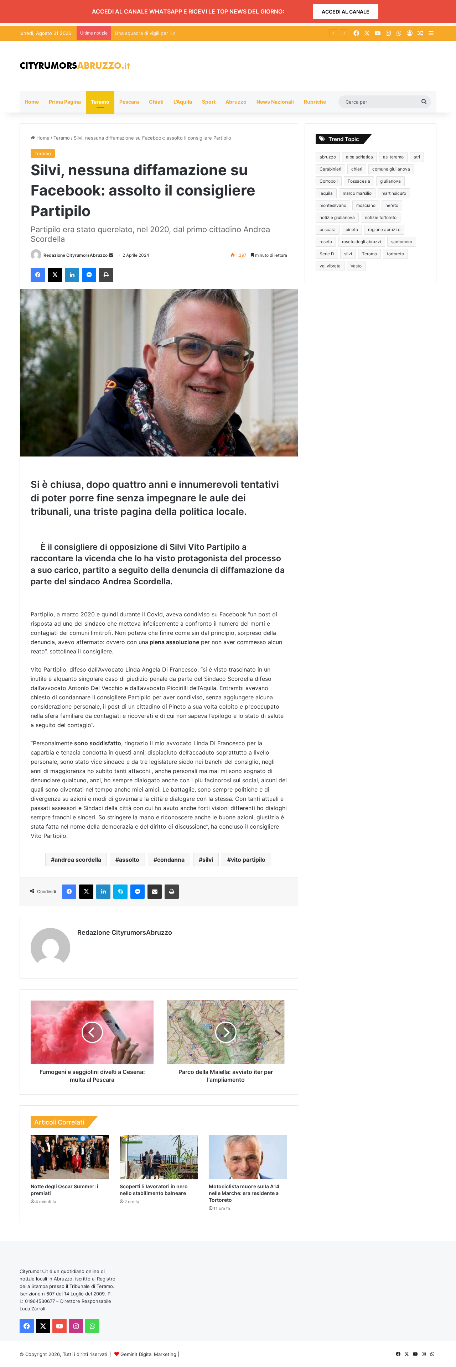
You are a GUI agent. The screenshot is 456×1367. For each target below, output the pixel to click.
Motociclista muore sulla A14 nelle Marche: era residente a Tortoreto (244, 1193)
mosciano (365, 205)
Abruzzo (236, 102)
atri (417, 157)
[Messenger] (89, 275)
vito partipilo (248, 859)
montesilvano (333, 205)
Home (32, 102)
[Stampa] (106, 275)
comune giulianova (391, 169)
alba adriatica (359, 157)
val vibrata (330, 265)
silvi (207, 859)
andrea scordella (78, 859)
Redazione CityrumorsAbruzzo (75, 255)
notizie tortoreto (381, 217)
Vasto (356, 265)
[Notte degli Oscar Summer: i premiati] (70, 1157)
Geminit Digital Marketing (148, 1354)
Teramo (100, 102)
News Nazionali (275, 102)
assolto (129, 859)
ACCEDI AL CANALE (345, 12)
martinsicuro (394, 193)
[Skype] (120, 892)
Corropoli (329, 181)
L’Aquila (182, 102)
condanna (171, 859)
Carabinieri (330, 169)
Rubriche (315, 102)
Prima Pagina (65, 102)
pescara (328, 229)
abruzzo (328, 157)
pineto (352, 229)
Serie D (327, 253)
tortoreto (395, 253)
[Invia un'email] (111, 255)
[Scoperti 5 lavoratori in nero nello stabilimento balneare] (159, 1157)
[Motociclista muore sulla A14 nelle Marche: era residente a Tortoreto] (248, 1157)
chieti (356, 169)
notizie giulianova (337, 217)
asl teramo (393, 157)
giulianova (390, 181)
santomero (401, 241)
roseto (326, 241)
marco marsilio (357, 193)
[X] (55, 275)
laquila (326, 193)
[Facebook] (38, 275)
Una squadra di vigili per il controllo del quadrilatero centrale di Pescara (194, 33)
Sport (209, 102)
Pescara (129, 102)
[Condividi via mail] (154, 892)
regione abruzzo (384, 229)
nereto (391, 205)
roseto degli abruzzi (361, 241)
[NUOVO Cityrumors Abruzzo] (75, 66)
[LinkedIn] (72, 275)
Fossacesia (359, 181)
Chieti (156, 102)
